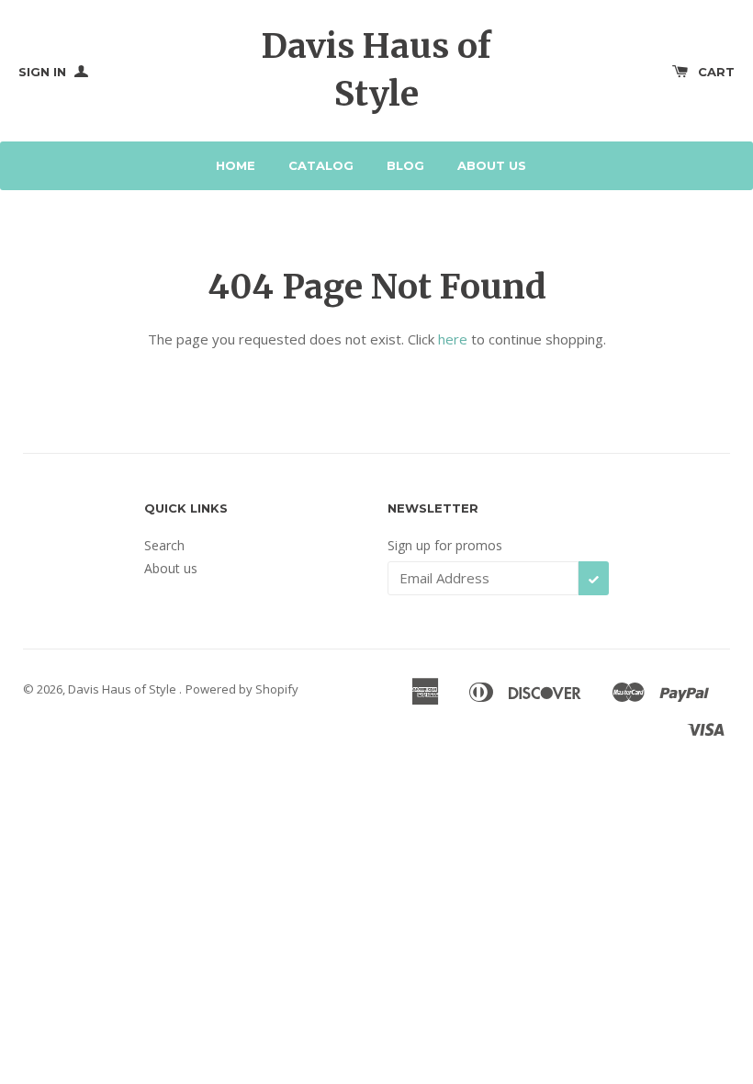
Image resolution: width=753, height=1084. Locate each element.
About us (491, 165)
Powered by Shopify (241, 689)
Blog (405, 165)
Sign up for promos (445, 545)
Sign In (44, 71)
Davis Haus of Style (376, 70)
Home (235, 165)
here (452, 339)
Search (164, 545)
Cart (716, 71)
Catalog (321, 165)
